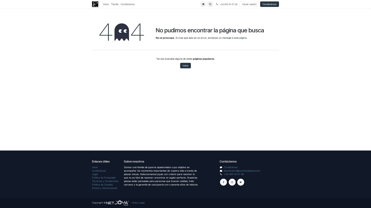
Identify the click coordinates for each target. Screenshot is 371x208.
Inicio (185, 65)
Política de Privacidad (103, 177)
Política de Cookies (102, 184)
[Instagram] (232, 182)
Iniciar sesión (249, 4)
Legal (95, 174)
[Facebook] (223, 182)
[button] (210, 4)
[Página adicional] (240, 182)
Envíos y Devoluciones (104, 188)
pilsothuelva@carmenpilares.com (242, 170)
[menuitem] (106, 4)
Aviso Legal (138, 202)
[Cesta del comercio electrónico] (203, 4)
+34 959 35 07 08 (234, 174)
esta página (240, 37)
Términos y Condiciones (105, 181)
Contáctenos (270, 4)
